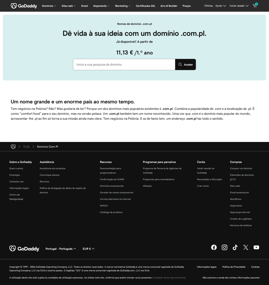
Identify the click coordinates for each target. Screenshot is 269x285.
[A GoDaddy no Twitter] (245, 249)
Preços (187, 6)
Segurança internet (240, 212)
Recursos (44, 181)
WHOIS (104, 205)
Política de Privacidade (233, 267)
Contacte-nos (16, 181)
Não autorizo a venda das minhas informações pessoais (231, 277)
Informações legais (19, 188)
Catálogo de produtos (111, 212)
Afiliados (147, 186)
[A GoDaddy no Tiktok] (235, 249)
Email (84, 6)
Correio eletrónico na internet (115, 199)
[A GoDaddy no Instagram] (224, 249)
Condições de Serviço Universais (169, 277)
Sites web (235, 186)
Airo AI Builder (169, 6)
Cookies (255, 267)
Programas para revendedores (158, 179)
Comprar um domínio (241, 168)
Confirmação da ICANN (112, 179)
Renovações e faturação (209, 179)
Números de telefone (241, 225)
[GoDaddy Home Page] (24, 249)
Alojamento (236, 205)
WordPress (235, 199)
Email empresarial (239, 192)
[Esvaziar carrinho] (254, 5)
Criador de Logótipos (241, 219)
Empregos (14, 175)
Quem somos (16, 168)
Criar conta (203, 186)
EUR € (87, 248)
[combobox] (124, 64)
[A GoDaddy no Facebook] (214, 249)
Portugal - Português (59, 248)
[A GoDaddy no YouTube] (256, 249)
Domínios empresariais (112, 186)
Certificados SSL (145, 6)
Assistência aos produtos (53, 168)
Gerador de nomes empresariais (116, 192)
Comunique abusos (49, 175)
